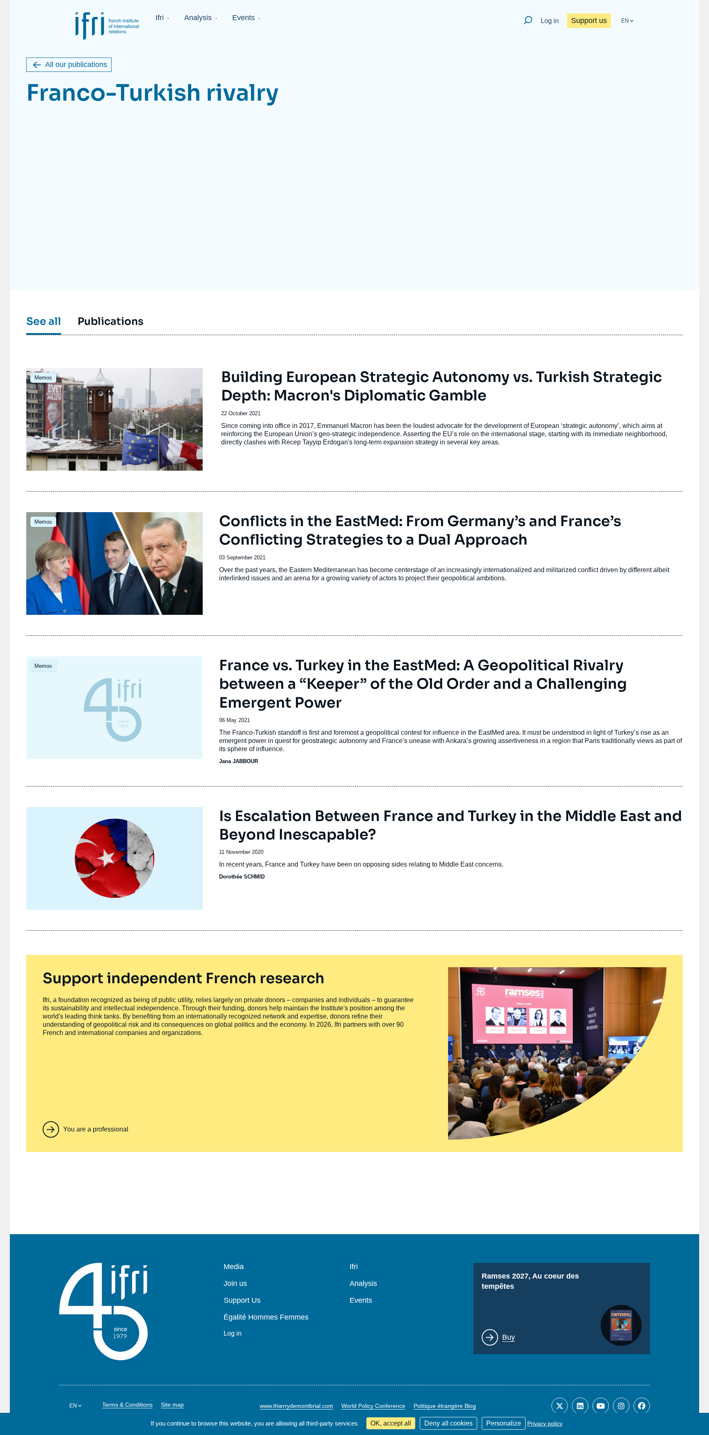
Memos (43, 378)
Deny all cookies (448, 1423)
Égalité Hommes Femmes (266, 1317)
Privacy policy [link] (545, 1423)
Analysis (198, 18)
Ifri (160, 18)
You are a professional (95, 1129)
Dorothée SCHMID (242, 877)
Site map (172, 1404)
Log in (550, 20)
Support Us (242, 1300)
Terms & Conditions (127, 1404)
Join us (235, 1284)
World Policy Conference (373, 1406)
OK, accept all (391, 1423)
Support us (589, 20)
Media (234, 1267)
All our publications (76, 64)
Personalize (503, 1423)
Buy (508, 1337)
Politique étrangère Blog (445, 1406)
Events (243, 18)
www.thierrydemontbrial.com (296, 1406)
